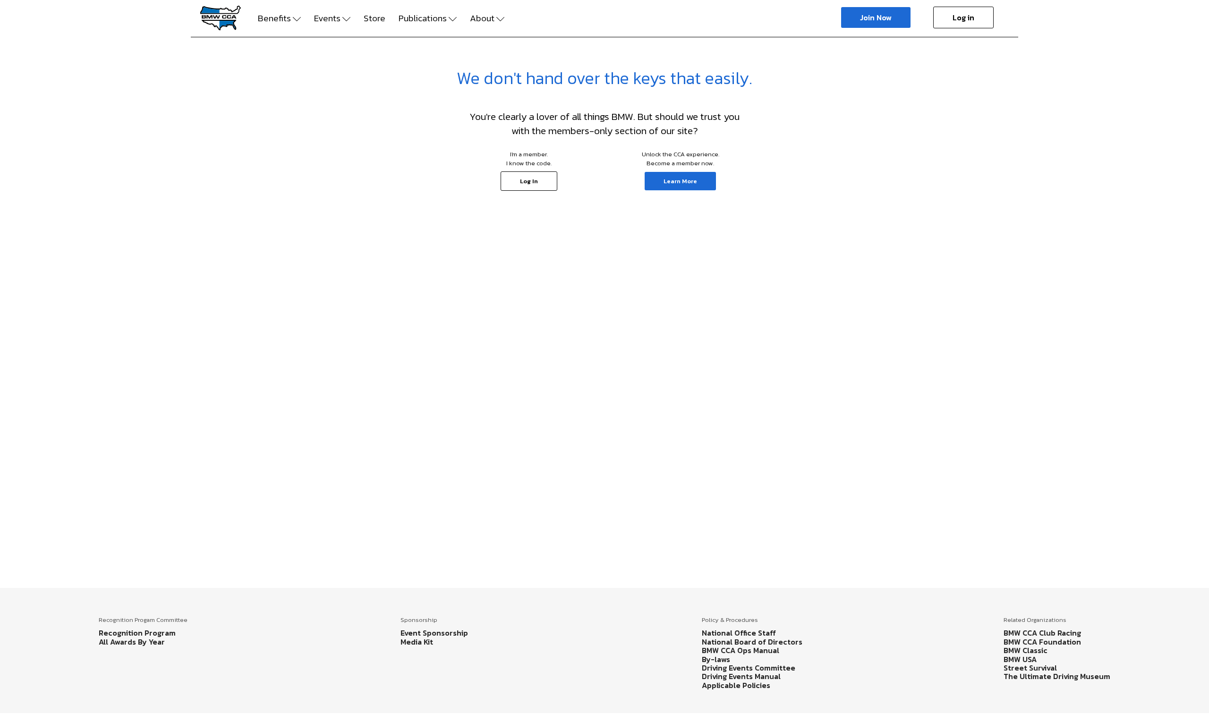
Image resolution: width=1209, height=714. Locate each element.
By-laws (716, 659)
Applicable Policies (736, 685)
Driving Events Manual (741, 676)
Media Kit (416, 641)
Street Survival (1030, 667)
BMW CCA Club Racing (1042, 632)
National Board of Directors (752, 641)
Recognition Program (137, 632)
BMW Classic (1025, 650)
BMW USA (1020, 659)
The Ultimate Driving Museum (1057, 676)
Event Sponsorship (434, 632)
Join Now (876, 17)
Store (374, 18)
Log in (963, 17)
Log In (529, 181)
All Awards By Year (132, 641)
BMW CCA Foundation (1042, 641)
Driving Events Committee (748, 667)
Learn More (680, 181)
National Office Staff (739, 632)
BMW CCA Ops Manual (740, 650)
